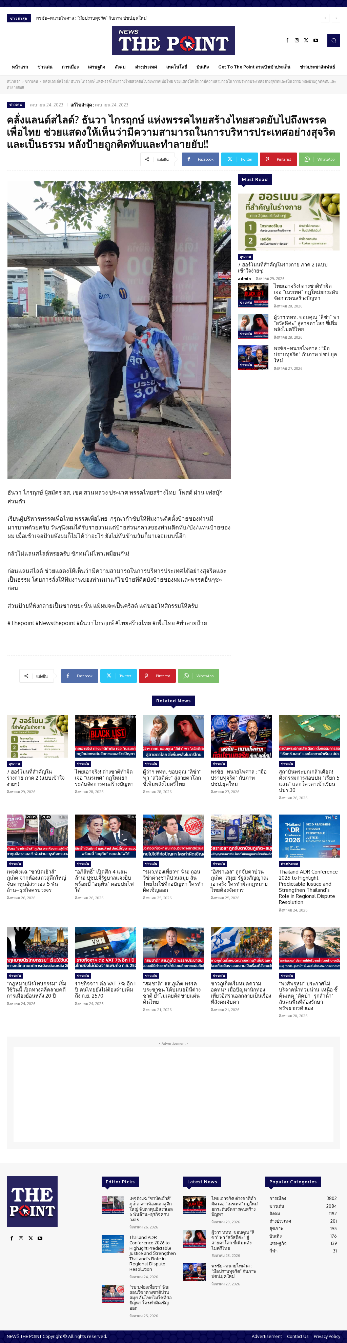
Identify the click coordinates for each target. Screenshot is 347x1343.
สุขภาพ (245, 256)
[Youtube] (316, 40)
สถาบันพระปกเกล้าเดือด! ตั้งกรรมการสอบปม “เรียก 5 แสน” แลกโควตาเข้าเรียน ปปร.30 (309, 780)
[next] (336, 18)
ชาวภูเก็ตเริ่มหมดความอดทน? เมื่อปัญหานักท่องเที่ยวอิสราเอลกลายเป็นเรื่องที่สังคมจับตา (241, 992)
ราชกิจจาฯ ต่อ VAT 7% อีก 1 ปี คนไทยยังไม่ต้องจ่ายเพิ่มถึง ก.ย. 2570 (105, 989)
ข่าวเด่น (31, 81)
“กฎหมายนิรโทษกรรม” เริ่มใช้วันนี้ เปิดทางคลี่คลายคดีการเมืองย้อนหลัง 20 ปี (36, 989)
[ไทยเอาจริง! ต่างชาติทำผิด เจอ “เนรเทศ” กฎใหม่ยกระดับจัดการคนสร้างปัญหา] (253, 295)
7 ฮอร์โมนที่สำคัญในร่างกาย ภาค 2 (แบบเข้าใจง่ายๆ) (283, 267)
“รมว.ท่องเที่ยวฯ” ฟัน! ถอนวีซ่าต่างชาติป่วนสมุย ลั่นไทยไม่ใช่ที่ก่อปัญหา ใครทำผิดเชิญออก (173, 880)
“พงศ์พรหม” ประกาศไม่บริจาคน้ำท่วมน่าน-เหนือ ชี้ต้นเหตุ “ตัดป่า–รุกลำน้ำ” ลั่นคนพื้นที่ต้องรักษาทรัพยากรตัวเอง (308, 995)
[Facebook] (287, 40)
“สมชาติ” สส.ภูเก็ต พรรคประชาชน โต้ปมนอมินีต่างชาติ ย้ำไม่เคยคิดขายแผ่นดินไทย (172, 992)
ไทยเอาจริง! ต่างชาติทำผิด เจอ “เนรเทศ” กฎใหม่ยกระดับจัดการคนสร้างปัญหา (306, 292)
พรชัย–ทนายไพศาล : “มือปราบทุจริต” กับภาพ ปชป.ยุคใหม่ (91, 18)
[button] (333, 40)
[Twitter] (306, 40)
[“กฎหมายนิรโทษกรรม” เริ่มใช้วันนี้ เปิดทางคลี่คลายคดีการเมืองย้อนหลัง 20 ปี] (37, 948)
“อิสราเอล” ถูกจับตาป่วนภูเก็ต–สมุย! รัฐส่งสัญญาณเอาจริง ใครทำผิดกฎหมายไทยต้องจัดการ (239, 880)
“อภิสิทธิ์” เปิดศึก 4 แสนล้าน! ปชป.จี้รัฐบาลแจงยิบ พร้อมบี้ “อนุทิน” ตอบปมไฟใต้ (104, 880)
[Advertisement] (173, 1094)
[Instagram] (297, 40)
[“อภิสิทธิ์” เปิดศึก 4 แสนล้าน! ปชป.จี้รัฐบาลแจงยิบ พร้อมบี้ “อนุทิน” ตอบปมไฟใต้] (105, 836)
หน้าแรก (14, 81)
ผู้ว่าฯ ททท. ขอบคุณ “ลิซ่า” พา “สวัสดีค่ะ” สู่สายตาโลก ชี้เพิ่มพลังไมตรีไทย (306, 323)
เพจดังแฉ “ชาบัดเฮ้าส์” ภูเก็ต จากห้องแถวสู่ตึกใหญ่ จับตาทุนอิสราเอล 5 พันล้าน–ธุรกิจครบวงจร (36, 880)
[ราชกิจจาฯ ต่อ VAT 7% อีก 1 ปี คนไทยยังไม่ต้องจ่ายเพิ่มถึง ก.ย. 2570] (105, 948)
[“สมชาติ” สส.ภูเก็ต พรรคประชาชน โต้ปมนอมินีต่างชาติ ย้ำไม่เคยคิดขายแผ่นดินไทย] (173, 948)
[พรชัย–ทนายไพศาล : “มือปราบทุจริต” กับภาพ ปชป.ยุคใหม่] (253, 357)
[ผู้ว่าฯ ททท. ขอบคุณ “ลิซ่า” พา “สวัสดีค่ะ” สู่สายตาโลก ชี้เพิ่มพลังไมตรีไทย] (253, 326)
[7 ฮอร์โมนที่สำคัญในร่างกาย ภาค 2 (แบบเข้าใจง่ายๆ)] (289, 222)
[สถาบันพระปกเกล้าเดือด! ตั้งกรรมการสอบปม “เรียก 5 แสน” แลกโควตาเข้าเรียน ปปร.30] (309, 736)
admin (244, 278)
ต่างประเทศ (289, 863)
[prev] (325, 18)
